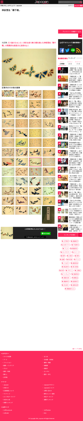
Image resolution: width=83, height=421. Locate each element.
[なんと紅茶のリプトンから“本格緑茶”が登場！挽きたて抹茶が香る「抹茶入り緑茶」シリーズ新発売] (63, 211)
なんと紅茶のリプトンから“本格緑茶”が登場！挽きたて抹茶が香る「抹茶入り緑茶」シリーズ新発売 (75, 212)
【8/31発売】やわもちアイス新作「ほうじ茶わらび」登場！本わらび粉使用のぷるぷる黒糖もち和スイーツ (75, 180)
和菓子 (46, 368)
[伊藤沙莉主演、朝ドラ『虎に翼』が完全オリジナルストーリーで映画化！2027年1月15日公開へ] (63, 112)
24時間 (62, 63)
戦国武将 (74, 248)
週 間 (70, 63)
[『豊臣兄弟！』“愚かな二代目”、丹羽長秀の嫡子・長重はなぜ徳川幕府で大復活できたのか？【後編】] (63, 79)
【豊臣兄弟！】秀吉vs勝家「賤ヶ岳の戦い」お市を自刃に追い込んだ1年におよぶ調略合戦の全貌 (75, 71)
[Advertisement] (16, 26)
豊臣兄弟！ (67, 278)
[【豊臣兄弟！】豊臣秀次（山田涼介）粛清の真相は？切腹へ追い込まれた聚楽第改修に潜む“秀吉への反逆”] (63, 161)
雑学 (63, 256)
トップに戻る (78, 349)
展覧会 (76, 278)
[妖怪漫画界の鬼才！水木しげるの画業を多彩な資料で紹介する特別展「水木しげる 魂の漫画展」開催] (63, 145)
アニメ (66, 248)
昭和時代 (75, 281)
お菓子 (71, 256)
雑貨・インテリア (8, 365)
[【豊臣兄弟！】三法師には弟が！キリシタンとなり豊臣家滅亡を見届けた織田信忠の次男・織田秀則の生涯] (63, 87)
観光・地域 (6, 371)
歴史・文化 (47, 374)
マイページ (6, 394)
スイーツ (76, 252)
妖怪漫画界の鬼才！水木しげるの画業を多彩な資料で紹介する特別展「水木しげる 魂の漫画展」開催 (75, 146)
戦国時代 (75, 241)
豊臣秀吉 (76, 274)
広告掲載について (8, 391)
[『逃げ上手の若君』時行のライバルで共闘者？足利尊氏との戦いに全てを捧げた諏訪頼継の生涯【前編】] (63, 95)
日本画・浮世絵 (48, 360)
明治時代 (66, 267)
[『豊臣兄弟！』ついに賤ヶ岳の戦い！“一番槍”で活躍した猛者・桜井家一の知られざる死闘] (63, 228)
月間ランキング (8, 403)
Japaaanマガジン (49, 385)
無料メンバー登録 (49, 394)
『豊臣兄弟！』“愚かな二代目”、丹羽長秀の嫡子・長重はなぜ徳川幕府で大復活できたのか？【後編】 (75, 80)
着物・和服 (47, 362)
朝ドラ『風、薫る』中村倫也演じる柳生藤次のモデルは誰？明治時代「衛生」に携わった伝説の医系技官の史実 (75, 105)
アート (5, 360)
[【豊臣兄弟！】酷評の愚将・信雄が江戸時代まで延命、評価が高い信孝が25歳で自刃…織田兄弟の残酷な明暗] (63, 136)
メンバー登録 (78, 6)
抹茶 (62, 270)
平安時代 (76, 245)
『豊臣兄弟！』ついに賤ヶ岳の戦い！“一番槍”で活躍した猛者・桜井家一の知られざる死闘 (75, 229)
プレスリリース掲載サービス (71, 31)
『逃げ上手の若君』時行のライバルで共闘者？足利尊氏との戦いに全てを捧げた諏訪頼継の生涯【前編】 (75, 97)
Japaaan (41, 2)
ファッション (7, 362)
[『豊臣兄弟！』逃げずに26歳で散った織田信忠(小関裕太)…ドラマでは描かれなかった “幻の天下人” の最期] (63, 153)
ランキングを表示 (69, 235)
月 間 (78, 63)
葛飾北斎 (75, 285)
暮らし (5, 374)
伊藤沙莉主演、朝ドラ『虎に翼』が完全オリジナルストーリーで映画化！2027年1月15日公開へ (75, 113)
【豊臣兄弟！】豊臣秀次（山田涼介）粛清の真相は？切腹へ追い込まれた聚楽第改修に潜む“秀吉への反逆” (75, 163)
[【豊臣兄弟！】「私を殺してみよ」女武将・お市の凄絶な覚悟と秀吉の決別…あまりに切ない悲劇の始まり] (63, 170)
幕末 (78, 256)
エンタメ (46, 371)
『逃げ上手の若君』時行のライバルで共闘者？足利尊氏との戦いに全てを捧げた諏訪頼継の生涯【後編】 (75, 205)
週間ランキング (48, 400)
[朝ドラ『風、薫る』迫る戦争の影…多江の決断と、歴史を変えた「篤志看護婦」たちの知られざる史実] (63, 194)
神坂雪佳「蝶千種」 (11, 10)
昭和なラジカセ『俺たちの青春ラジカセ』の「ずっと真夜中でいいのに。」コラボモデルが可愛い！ (75, 130)
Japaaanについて (49, 388)
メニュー (2, 2)
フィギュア (66, 274)
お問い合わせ (48, 391)
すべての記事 (7, 356)
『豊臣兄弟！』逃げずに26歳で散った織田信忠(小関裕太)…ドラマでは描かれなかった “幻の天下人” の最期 (75, 155)
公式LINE (73, 50)
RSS (78, 50)
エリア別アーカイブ (9, 397)
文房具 (78, 270)
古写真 (5, 377)
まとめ (46, 356)
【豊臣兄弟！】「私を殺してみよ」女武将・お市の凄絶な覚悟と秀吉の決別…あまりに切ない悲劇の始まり (75, 172)
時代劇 (70, 259)
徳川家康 (75, 267)
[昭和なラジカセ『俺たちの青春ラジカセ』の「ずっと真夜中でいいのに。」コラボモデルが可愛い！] (63, 128)
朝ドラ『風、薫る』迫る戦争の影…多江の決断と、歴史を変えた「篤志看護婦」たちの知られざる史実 (75, 196)
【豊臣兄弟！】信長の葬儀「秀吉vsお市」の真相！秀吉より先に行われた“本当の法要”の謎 (75, 121)
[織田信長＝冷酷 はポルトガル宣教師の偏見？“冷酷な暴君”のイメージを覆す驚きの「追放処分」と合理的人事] (63, 219)
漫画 (63, 259)
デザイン (70, 270)
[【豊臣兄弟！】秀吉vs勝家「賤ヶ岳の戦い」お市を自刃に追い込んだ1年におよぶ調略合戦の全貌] (63, 70)
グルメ (5, 368)
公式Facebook (62, 50)
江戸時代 (66, 241)
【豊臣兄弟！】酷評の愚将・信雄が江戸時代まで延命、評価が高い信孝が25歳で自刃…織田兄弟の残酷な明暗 (75, 138)
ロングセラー (66, 252)
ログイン (71, 6)
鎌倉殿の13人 (71, 289)
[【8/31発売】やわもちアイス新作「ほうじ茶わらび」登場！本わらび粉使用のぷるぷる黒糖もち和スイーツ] (63, 178)
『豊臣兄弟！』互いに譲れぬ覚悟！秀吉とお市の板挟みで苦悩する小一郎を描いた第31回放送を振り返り (75, 188)
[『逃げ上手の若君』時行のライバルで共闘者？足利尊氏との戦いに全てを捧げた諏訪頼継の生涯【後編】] (63, 203)
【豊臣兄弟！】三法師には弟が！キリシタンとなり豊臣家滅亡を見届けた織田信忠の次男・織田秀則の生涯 (75, 89)
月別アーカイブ (48, 397)
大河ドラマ (66, 245)
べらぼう (66, 263)
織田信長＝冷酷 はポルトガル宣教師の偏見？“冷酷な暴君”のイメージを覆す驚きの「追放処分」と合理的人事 (75, 221)
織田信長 (75, 263)
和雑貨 (46, 365)
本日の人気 (6, 400)
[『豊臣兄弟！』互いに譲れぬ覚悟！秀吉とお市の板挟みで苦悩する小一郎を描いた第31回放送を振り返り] (63, 186)
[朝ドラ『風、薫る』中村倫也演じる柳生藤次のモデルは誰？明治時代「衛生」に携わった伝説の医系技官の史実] (63, 103)
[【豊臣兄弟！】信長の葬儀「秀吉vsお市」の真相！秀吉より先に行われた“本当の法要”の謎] (63, 120)
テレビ (78, 259)
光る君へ (66, 285)
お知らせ (6, 388)
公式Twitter (67, 50)
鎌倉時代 (66, 281)
